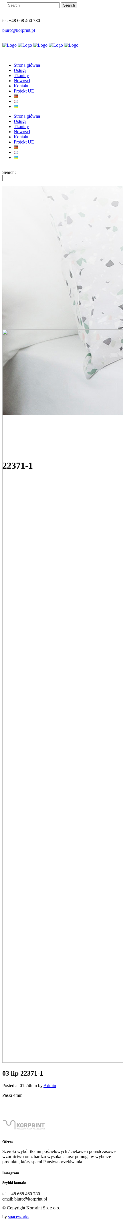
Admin (49, 1085)
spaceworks (18, 1216)
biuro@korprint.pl (18, 30)
